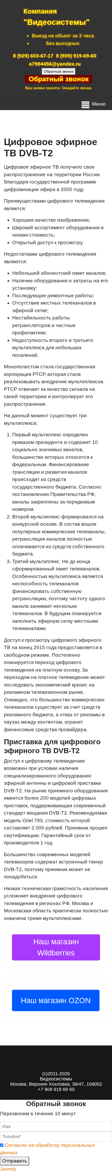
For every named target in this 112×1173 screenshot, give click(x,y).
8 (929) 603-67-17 (33, 56)
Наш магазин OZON (56, 1000)
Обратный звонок (58, 71)
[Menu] (85, 105)
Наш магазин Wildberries (56, 947)
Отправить (14, 1161)
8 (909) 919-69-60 (76, 56)
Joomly (8, 1169)
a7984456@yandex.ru (55, 64)
